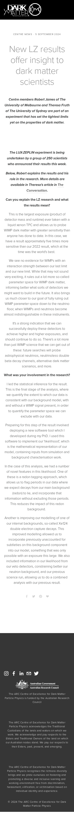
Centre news (22, 34)
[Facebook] (13, 673)
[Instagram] (6, 673)
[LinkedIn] (21, 673)
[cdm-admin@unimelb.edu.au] (28, 673)
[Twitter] (36, 673)
